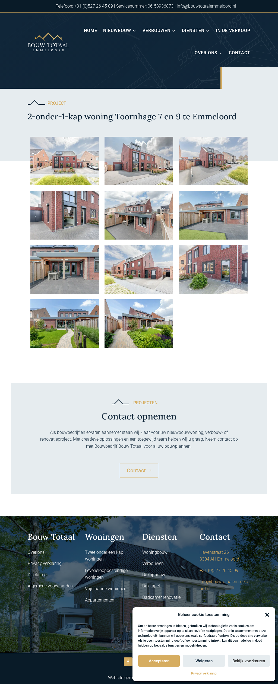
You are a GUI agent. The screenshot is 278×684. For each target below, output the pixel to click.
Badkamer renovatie (161, 597)
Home (90, 30)
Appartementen (99, 600)
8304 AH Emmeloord (219, 559)
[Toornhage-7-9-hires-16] (213, 293)
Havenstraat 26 (214, 552)
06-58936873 (160, 6)
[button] (267, 615)
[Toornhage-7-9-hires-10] (64, 293)
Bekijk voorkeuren (248, 660)
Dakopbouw (153, 574)
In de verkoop (233, 30)
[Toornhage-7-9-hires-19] (64, 347)
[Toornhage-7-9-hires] (139, 185)
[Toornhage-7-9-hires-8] (139, 239)
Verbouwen (156, 30)
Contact (239, 52)
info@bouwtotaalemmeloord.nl (206, 6)
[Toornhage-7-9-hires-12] (64, 185)
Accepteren (159, 660)
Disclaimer (38, 574)
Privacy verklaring (204, 673)
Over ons (206, 52)
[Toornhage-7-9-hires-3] (213, 185)
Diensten (193, 30)
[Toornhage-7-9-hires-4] (64, 239)
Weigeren (204, 660)
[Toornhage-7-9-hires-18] (139, 347)
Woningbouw (155, 552)
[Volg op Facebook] (128, 661)
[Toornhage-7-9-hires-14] (139, 293)
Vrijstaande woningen (106, 588)
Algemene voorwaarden (50, 585)
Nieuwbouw (117, 30)
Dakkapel (151, 585)
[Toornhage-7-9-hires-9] (213, 239)
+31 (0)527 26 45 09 (93, 6)
